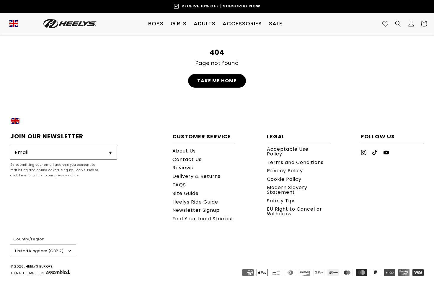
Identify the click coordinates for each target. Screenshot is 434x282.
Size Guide (185, 193)
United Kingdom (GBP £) (39, 251)
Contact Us (187, 159)
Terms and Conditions (295, 162)
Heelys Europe (39, 266)
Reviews (182, 167)
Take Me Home (217, 80)
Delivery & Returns (196, 176)
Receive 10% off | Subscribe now (221, 6)
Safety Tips (281, 200)
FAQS (179, 184)
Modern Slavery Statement (287, 190)
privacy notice (66, 175)
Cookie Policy (284, 179)
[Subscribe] (110, 152)
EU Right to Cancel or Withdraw (294, 211)
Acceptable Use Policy (288, 152)
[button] (156, 24)
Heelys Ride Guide (195, 202)
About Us (184, 151)
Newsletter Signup (196, 210)
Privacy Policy (285, 170)
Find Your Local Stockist (203, 218)
